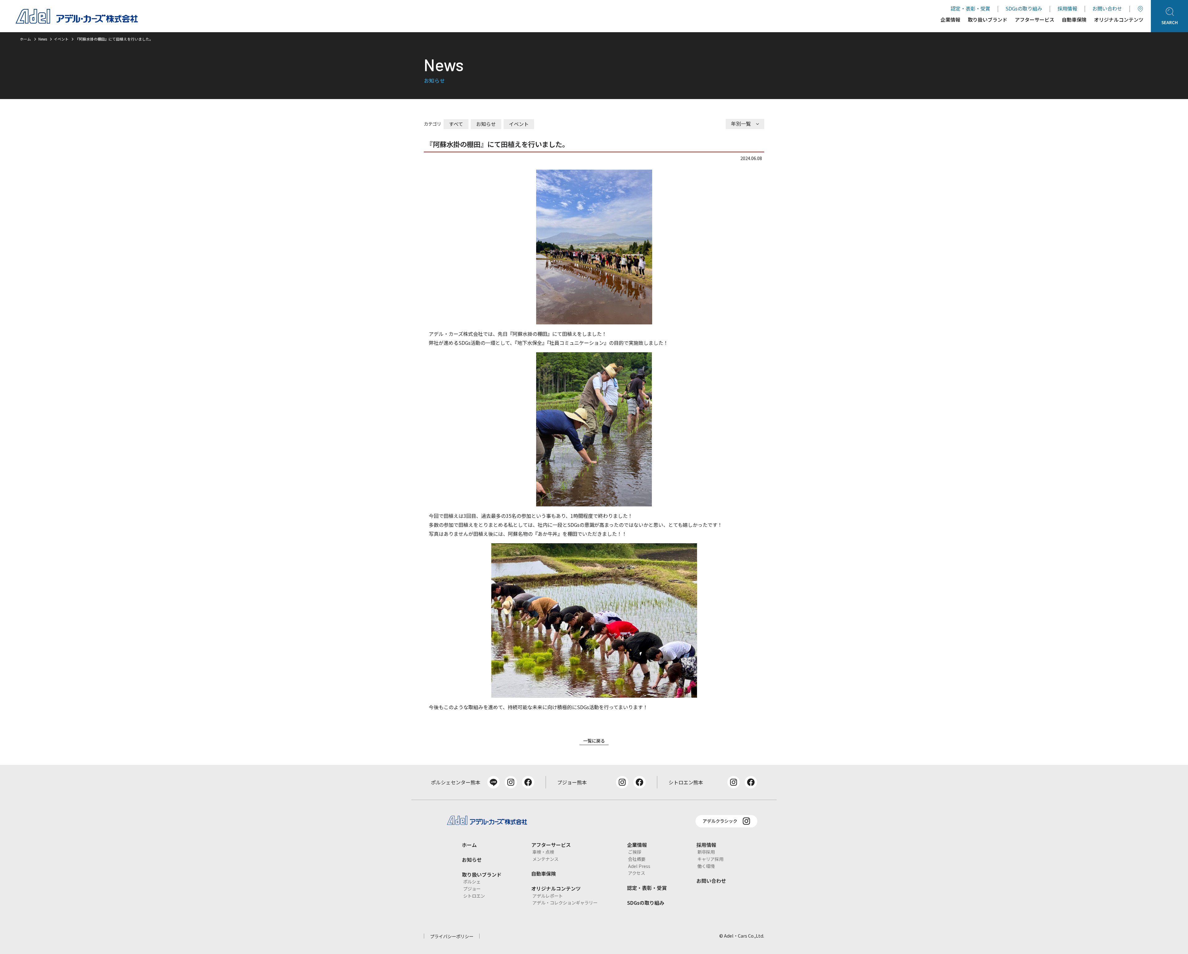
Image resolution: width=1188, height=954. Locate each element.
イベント (519, 124)
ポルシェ (471, 881)
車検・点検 (543, 851)
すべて (456, 124)
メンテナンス (545, 859)
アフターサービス (1034, 20)
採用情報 (1067, 8)
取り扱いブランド (987, 20)
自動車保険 (1074, 20)
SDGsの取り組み (1023, 8)
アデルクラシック (720, 820)
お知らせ (486, 124)
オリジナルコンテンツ (1118, 20)
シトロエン (474, 895)
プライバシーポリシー (451, 936)
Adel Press (639, 866)
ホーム (25, 38)
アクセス (636, 872)
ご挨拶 (634, 851)
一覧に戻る (594, 740)
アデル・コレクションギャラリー (564, 902)
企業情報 (950, 20)
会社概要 (636, 859)
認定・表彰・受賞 (970, 8)
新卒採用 (706, 851)
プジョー (471, 888)
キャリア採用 (710, 859)
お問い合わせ (1107, 8)
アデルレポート (547, 895)
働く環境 (706, 866)
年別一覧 (741, 123)
